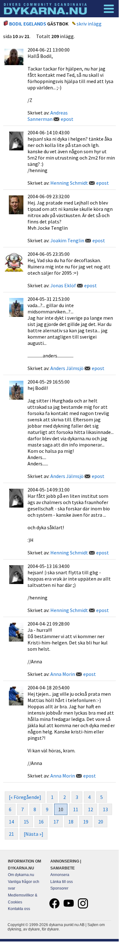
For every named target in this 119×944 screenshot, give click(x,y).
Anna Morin (62, 674)
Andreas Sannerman (48, 116)
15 (26, 821)
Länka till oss (61, 881)
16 (41, 821)
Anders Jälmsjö (67, 368)
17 (56, 821)
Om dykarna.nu (21, 875)
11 (75, 809)
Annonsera (59, 875)
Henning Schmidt (69, 183)
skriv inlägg (89, 23)
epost (67, 119)
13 (105, 809)
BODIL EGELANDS (27, 23)
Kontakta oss (19, 909)
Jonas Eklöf (63, 285)
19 (85, 821)
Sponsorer (59, 888)
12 (90, 809)
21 (11, 834)
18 (70, 821)
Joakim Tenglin (67, 240)
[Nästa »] (33, 834)
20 (100, 821)
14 (11, 821)
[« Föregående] (25, 797)
